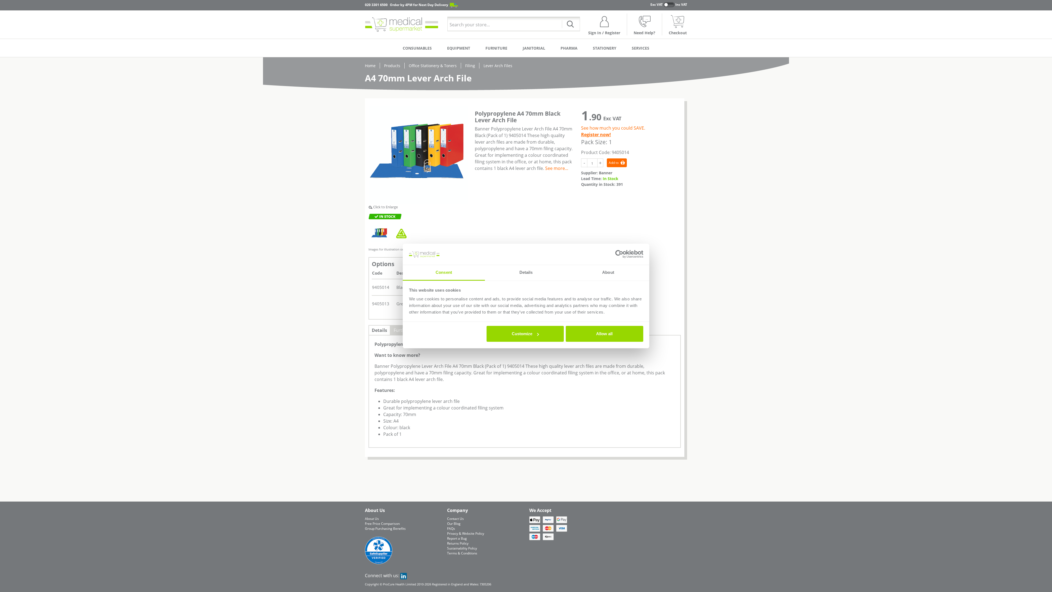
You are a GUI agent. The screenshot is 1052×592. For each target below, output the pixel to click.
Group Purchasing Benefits (385, 528)
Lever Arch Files (498, 65)
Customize (522, 333)
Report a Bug (457, 538)
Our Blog (454, 523)
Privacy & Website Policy (465, 533)
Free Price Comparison (382, 523)
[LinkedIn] (403, 576)
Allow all (604, 333)
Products (392, 65)
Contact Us (455, 518)
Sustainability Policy (462, 548)
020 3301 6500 (376, 4)
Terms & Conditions (462, 553)
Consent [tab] (444, 272)
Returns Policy (457, 543)
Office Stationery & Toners (433, 65)
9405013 (380, 303)
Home (370, 65)
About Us (372, 518)
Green (402, 303)
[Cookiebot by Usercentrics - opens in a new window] (619, 254)
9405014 (380, 287)
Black (401, 287)
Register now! (596, 135)
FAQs (451, 528)
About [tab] (608, 272)
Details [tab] (526, 272)
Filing (470, 65)
